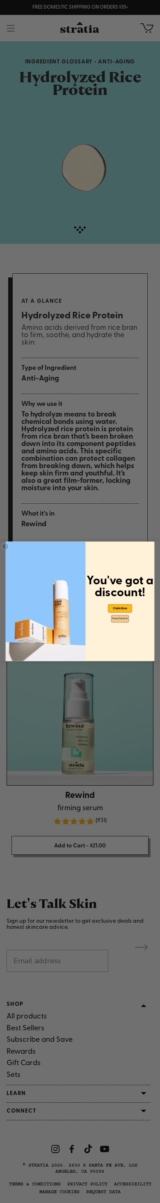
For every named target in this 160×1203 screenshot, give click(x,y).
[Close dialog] (5, 547)
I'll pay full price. (120, 618)
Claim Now (120, 608)
